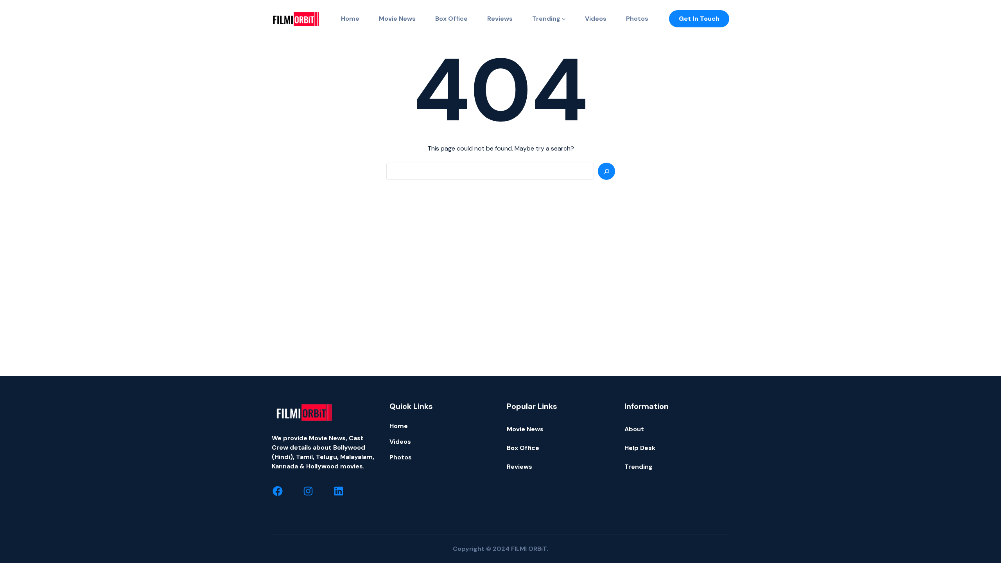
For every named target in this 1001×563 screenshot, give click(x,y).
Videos (400, 441)
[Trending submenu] (564, 19)
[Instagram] (308, 491)
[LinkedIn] (338, 491)
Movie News (525, 429)
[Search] (606, 171)
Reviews (519, 467)
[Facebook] (277, 491)
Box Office (523, 448)
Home (398, 426)
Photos (400, 457)
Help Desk (639, 448)
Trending (546, 18)
